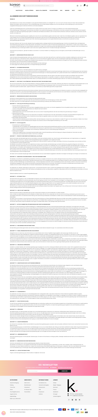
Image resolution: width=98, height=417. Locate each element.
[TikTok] (76, 400)
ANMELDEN (64, 371)
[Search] (38, 5)
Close (87, 1)
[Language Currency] (87, 5)
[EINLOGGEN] (77, 5)
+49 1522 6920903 (78, 393)
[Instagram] (72, 400)
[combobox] (39, 5)
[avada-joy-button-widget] (4, 413)
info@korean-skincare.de (78, 395)
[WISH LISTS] (81, 5)
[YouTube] (79, 400)
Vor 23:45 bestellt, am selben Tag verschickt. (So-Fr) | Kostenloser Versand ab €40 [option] (49, 1)
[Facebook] (69, 400)
